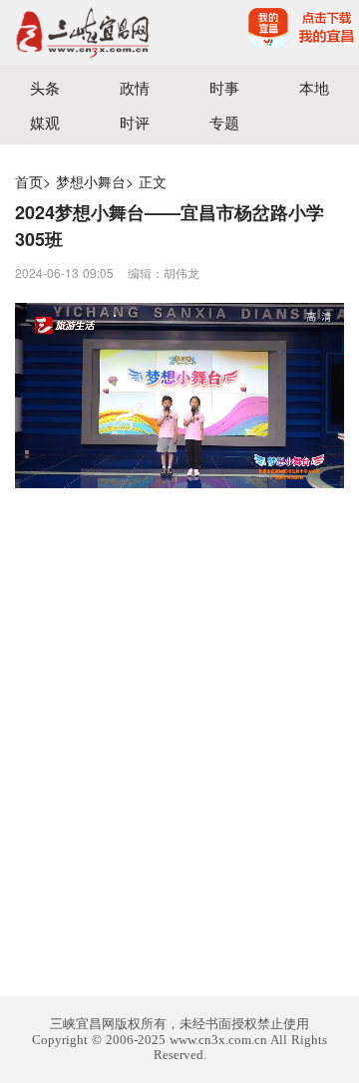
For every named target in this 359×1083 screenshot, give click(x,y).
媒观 (45, 122)
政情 (135, 87)
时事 (224, 87)
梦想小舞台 (91, 181)
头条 (45, 87)
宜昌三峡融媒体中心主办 (90, 32)
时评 (135, 122)
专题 (224, 122)
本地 (314, 87)
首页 (29, 181)
